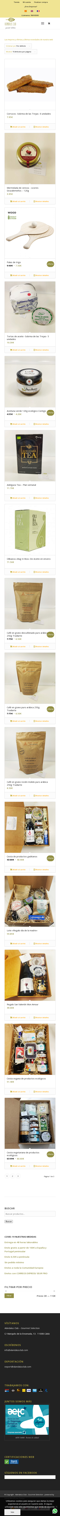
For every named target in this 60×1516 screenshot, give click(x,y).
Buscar (9, 1221)
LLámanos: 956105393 (30, 15)
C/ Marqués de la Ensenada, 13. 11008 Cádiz (27, 1333)
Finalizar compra (41, 2)
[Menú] (42, 23)
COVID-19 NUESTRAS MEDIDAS (20, 1236)
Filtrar (9, 1295)
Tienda (16, 2)
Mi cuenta (27, 2)
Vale (12, 1512)
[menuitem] (16, 2)
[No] (56, 1506)
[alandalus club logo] (25, 23)
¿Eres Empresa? (30, 6)
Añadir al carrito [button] (18, 127)
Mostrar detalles (42, 127)
